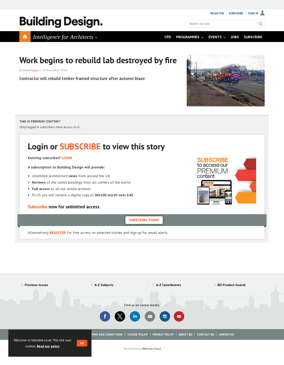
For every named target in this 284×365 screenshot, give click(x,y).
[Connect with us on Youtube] (179, 316)
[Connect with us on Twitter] (120, 316)
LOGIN (67, 157)
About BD (185, 334)
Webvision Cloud (151, 348)
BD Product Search (231, 285)
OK (82, 343)
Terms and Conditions (105, 334)
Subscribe (236, 13)
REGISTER (57, 232)
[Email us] (149, 316)
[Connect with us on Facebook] (105, 316)
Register (217, 13)
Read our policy (48, 346)
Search (260, 23)
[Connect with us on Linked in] (135, 316)
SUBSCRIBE (80, 146)
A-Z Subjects (104, 285)
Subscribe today (144, 220)
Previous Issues (36, 285)
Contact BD (205, 334)
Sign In (253, 13)
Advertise (226, 334)
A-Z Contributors (168, 285)
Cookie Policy (137, 334)
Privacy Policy (163, 334)
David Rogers (31, 70)
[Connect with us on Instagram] (164, 316)
